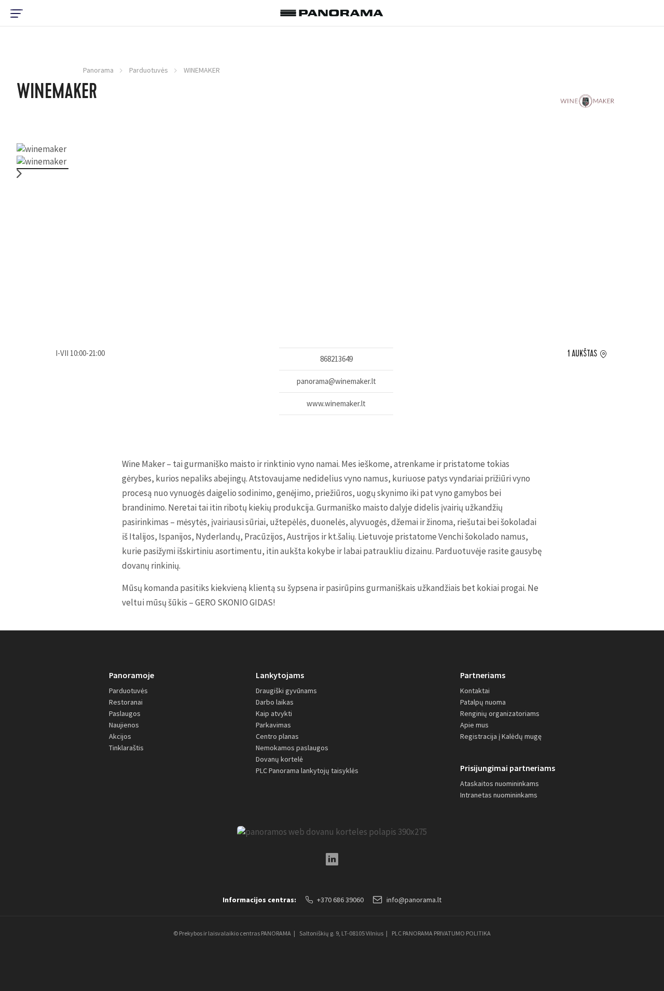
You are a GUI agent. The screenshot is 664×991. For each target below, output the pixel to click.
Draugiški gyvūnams (286, 690)
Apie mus (474, 725)
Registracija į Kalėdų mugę (501, 736)
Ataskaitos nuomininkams (499, 783)
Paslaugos (125, 713)
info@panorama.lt (413, 899)
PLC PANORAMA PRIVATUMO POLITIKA (441, 933)
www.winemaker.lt (336, 403)
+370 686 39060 (340, 899)
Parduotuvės (148, 70)
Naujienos (124, 725)
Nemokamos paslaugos (292, 747)
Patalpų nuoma (483, 702)
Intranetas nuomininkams (498, 795)
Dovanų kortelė (279, 759)
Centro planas (277, 736)
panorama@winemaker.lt (336, 381)
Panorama (98, 70)
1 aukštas (582, 354)
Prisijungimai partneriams (507, 768)
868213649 (336, 359)
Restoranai (126, 702)
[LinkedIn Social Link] (332, 859)
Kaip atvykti (274, 713)
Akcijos (120, 736)
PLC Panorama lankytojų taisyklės (307, 770)
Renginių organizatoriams (500, 713)
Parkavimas (273, 725)
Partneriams (482, 675)
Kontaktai (475, 690)
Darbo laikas (275, 702)
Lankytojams (280, 675)
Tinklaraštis (126, 747)
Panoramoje (131, 675)
